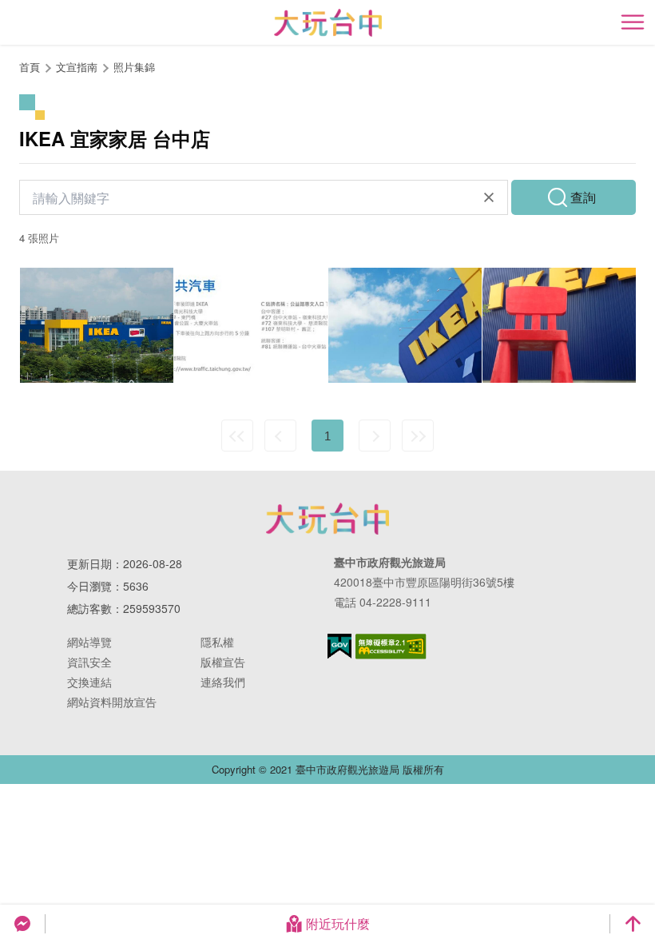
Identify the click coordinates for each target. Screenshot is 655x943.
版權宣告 (222, 662)
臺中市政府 (327, 519)
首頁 (29, 66)
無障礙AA (391, 646)
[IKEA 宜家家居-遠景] (96, 325)
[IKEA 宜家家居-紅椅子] (559, 325)
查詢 (583, 197)
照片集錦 (134, 66)
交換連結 (89, 682)
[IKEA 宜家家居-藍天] (405, 325)
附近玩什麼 (338, 923)
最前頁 (237, 436)
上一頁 (280, 436)
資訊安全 (89, 662)
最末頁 (418, 436)
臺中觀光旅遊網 (328, 23)
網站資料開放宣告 (112, 702)
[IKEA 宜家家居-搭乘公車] (251, 325)
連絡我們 (222, 682)
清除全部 (488, 197)
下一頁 (375, 436)
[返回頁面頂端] (632, 924)
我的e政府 (339, 646)
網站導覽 (89, 642)
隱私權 (217, 642)
